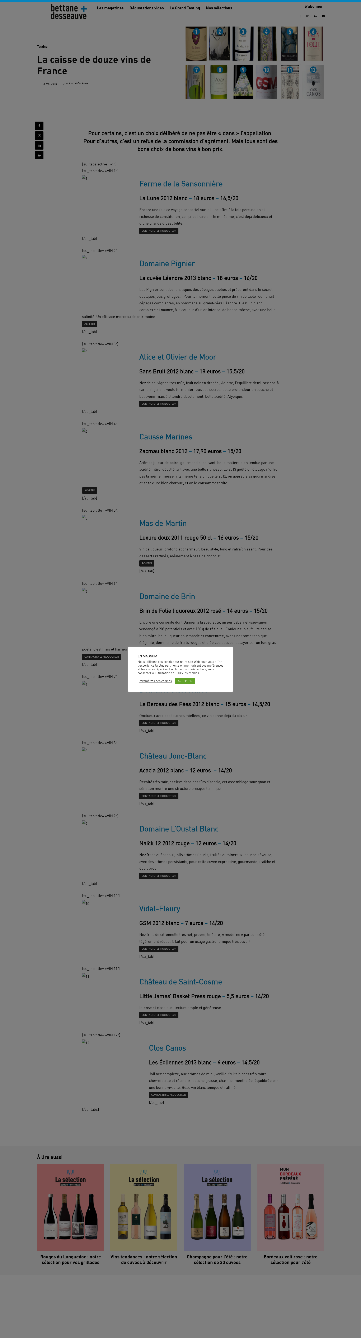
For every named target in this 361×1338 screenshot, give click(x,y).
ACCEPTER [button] (185, 680)
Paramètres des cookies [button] (155, 681)
